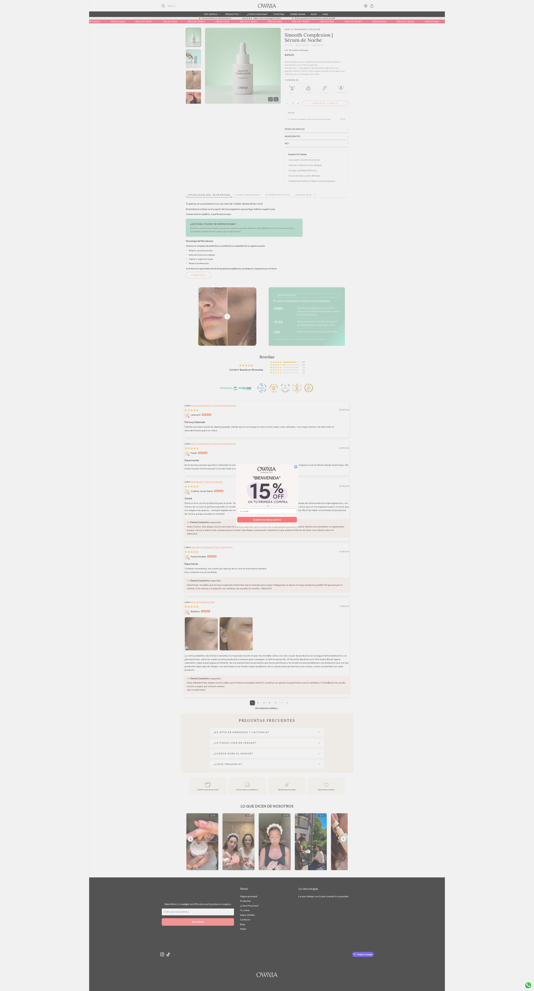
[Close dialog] (295, 466)
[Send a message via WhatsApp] (528, 985)
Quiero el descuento (267, 519)
